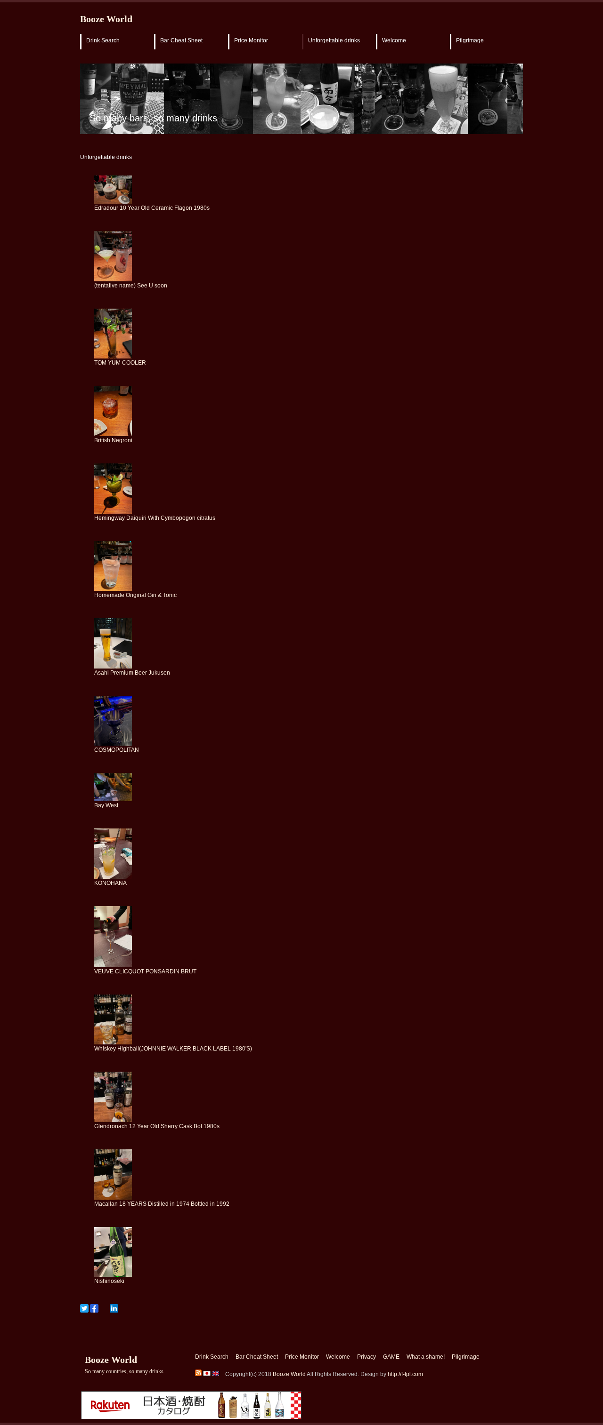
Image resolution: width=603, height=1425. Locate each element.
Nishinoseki (109, 1281)
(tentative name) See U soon (130, 285)
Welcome (394, 40)
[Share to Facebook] (94, 1308)
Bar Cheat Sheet (181, 40)
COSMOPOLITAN (116, 750)
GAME (391, 1356)
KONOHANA (110, 883)
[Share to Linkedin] (114, 1308)
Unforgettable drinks (334, 40)
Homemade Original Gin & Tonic (135, 595)
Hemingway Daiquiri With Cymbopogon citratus (154, 518)
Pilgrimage (470, 40)
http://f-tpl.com (405, 1374)
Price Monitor (251, 40)
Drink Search (103, 40)
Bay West (106, 805)
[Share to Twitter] (84, 1308)
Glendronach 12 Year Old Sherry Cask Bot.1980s (157, 1126)
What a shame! (426, 1356)
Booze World (106, 19)
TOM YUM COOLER (120, 362)
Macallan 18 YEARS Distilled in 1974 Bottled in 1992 (161, 1204)
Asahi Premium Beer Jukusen (132, 672)
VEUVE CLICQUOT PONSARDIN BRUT (145, 971)
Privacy (366, 1356)
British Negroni (113, 440)
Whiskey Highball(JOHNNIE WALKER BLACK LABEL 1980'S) (173, 1048)
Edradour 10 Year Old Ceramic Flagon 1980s (152, 208)
